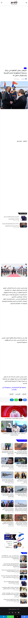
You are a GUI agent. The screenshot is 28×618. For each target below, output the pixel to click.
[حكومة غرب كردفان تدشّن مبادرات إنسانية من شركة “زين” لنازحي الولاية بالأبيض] (7, 489)
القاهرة (11, 394)
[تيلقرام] (12, 400)
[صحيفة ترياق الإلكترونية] (14, 3)
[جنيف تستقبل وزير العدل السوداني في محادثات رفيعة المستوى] (21, 474)
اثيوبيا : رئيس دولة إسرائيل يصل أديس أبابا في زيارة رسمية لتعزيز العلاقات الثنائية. (7, 452)
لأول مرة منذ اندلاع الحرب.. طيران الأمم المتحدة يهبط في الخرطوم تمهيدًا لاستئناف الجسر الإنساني (21, 509)
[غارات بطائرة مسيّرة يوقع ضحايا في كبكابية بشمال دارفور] (21, 489)
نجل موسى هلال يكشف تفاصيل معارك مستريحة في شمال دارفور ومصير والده (7, 466)
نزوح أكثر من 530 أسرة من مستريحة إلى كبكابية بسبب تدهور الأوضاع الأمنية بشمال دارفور (21, 452)
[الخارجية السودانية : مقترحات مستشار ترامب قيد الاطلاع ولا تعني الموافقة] (7, 517)
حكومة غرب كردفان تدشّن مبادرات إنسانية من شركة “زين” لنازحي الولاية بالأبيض (7, 495)
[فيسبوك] (25, 400)
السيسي (17, 394)
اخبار (25, 68)
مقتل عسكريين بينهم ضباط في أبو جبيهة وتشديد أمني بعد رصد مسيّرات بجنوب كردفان (7, 481)
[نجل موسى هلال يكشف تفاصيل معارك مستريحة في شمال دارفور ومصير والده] (7, 460)
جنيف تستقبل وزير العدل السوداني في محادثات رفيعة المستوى (22, 481)
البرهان (23, 394)
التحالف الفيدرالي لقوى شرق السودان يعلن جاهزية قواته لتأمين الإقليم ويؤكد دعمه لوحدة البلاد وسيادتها (10, 565)
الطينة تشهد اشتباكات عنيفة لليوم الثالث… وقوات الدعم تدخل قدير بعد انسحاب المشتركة (21, 523)
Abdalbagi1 (23, 79)
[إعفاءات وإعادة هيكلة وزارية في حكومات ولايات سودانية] (21, 460)
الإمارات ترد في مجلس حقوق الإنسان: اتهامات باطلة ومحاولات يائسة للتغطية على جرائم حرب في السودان (10, 594)
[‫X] (20, 400)
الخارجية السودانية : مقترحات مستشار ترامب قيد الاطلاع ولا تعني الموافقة (7, 523)
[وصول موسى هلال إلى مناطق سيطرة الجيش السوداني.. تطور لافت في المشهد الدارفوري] (23, 589)
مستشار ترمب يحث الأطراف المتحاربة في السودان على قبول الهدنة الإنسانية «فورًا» (7, 509)
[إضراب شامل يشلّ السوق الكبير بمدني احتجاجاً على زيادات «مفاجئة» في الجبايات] (23, 571)
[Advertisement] (14, 21)
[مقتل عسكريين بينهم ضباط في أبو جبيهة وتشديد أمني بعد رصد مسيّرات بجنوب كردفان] (7, 474)
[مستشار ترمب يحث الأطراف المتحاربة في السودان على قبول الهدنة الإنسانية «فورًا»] (7, 503)
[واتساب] (16, 400)
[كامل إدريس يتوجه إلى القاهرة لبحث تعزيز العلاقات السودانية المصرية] (23, 218)
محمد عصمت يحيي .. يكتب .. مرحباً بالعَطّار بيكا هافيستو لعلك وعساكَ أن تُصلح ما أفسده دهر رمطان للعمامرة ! (10, 557)
